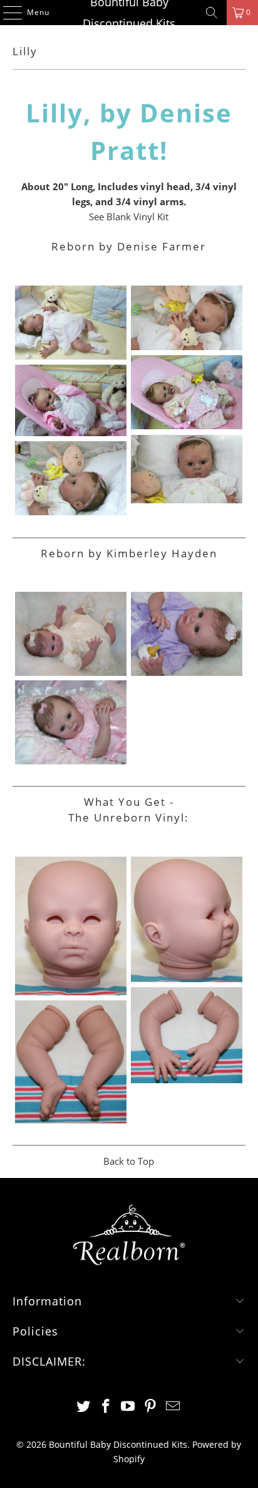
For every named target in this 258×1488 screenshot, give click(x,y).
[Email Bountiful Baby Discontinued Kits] (173, 1406)
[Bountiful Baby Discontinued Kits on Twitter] (84, 1406)
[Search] (212, 12)
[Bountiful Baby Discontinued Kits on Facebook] (105, 1406)
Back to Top (128, 1161)
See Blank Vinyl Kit (128, 216)
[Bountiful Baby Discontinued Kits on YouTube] (128, 1406)
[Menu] (6, 12)
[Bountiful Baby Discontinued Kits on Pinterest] (151, 1406)
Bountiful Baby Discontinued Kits (129, 12)
